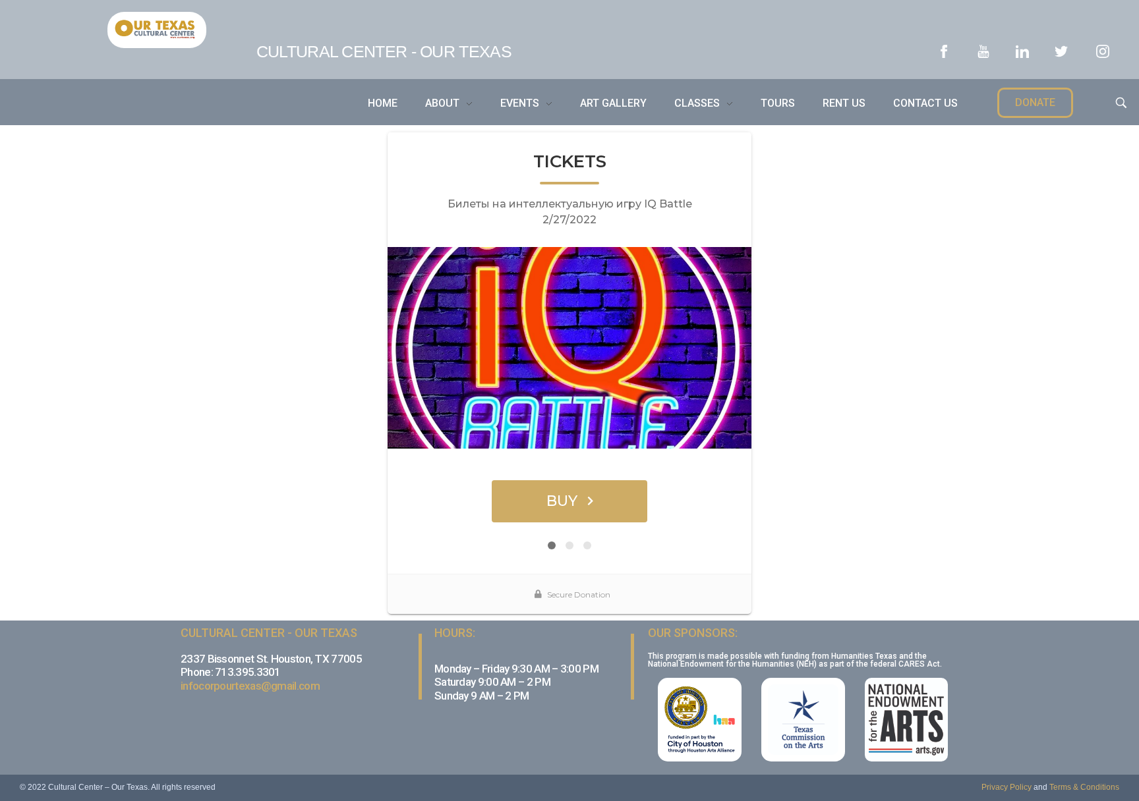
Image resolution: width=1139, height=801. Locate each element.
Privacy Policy (1006, 787)
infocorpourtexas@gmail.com (250, 685)
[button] (1035, 103)
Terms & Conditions (1084, 787)
